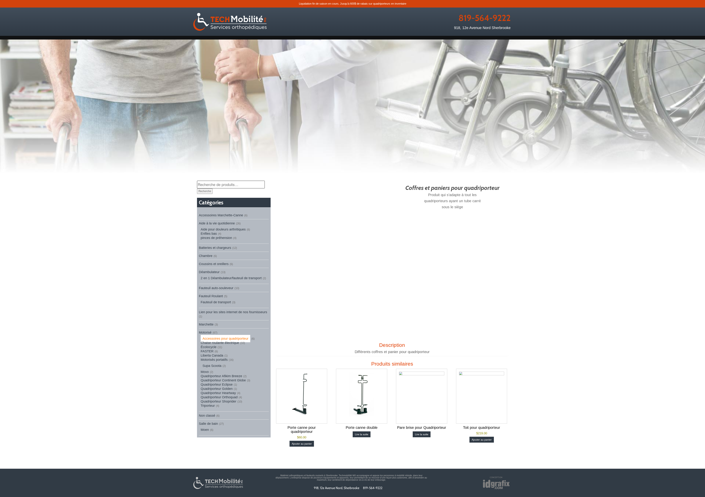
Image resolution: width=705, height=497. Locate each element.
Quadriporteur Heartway (218, 393)
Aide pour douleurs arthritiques (223, 229)
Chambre (205, 256)
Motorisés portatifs (214, 360)
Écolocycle (208, 347)
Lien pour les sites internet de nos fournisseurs (233, 312)
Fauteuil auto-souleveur (216, 288)
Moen (205, 430)
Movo (205, 372)
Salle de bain (208, 424)
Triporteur (208, 405)
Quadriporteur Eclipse (217, 384)
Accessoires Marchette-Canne (221, 215)
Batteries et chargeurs (215, 248)
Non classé (207, 415)
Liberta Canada (212, 355)
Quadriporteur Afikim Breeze (221, 376)
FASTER (207, 351)
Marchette (206, 324)
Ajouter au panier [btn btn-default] (302, 443)
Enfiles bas (209, 233)
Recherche (204, 191)
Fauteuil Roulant (211, 296)
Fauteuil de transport (216, 302)
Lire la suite (361, 434)
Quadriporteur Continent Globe (223, 380)
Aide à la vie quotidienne (217, 223)
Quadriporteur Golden (217, 389)
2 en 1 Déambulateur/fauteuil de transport (231, 278)
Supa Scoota (212, 366)
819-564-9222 (484, 18)
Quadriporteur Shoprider (218, 401)
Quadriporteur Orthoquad (219, 397)
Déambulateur (209, 272)
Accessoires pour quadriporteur (225, 338)
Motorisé (205, 332)
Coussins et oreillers (214, 264)
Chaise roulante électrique (220, 343)
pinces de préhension (216, 238)
